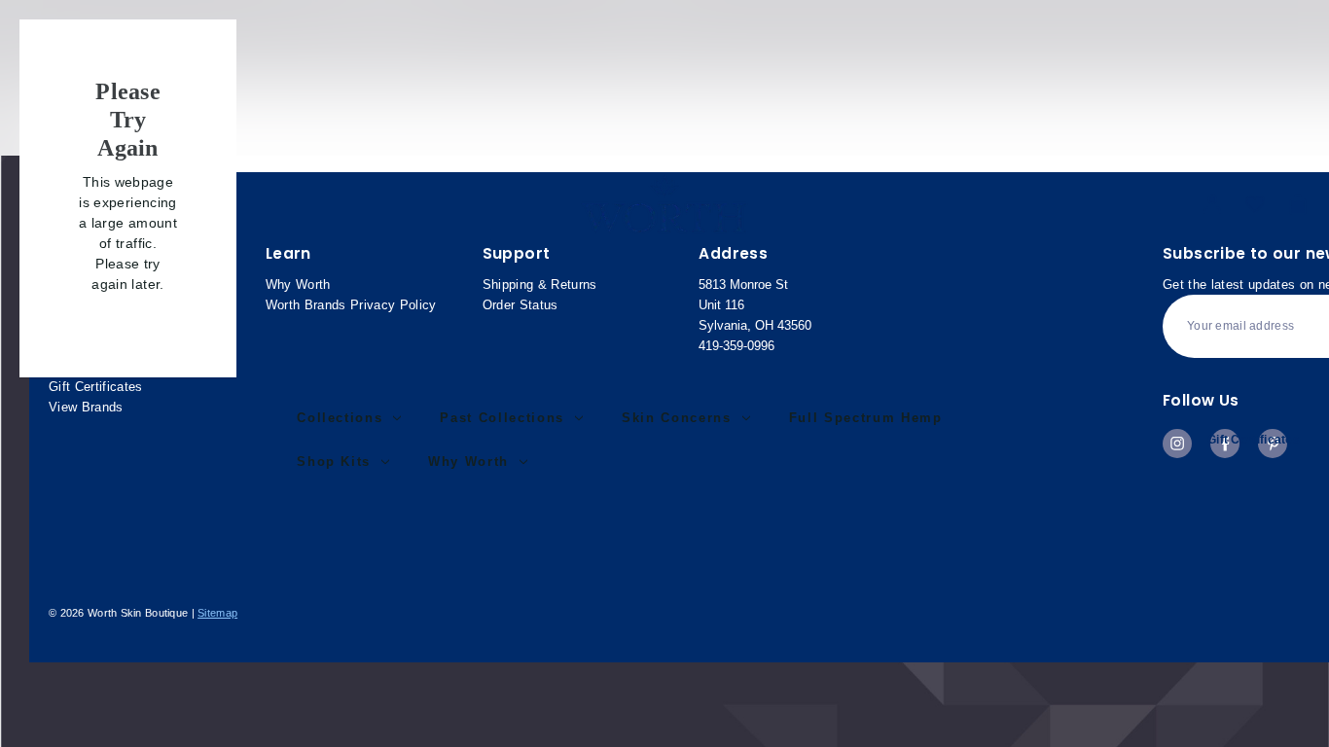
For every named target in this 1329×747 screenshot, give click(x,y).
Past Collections (502, 417)
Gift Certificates (1253, 439)
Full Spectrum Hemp (866, 417)
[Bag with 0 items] (1297, 204)
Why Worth (468, 461)
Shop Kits (334, 461)
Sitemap (217, 613)
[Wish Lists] (1255, 204)
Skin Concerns (677, 417)
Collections (339, 417)
